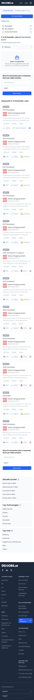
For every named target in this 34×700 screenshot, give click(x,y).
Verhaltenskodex (24, 646)
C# (2, 584)
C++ (2, 598)
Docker (3, 595)
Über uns (21, 632)
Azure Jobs (6, 520)
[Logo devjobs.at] (7, 3)
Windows (4, 606)
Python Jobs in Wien (9, 483)
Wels (4, 546)
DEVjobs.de (22, 666)
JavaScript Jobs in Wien (10, 487)
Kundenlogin (22, 616)
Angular (4, 602)
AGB (19, 639)
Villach (5, 549)
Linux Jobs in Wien (9, 491)
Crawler (21, 650)
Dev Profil (21, 584)
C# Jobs (5, 513)
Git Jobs (5, 516)
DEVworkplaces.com (25, 670)
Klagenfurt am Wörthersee (12, 542)
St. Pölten (4, 636)
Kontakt (21, 654)
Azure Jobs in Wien (9, 494)
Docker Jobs (7, 524)
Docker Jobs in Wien (9, 498)
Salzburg (6, 535)
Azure (3, 591)
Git (2, 587)
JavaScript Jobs (8, 509)
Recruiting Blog (23, 612)
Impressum (22, 635)
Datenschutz (22, 643)
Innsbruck (6, 538)
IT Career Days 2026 (25, 674)
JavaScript (4, 580)
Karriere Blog (23, 580)
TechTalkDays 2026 (24, 677)
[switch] (30, 26)
